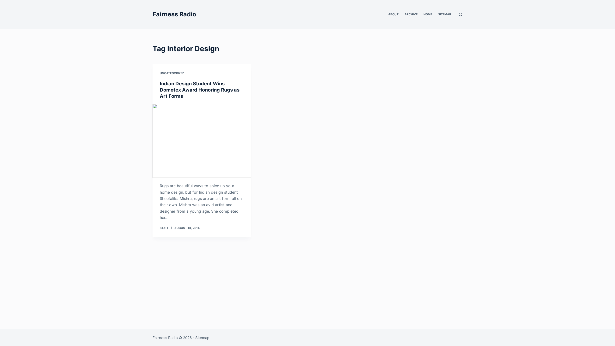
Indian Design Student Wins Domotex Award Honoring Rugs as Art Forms (200, 90)
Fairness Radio (174, 14)
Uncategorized (172, 73)
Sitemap (444, 14)
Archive (411, 14)
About (393, 14)
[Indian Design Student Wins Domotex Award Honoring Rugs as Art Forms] (202, 141)
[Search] (460, 14)
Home (428, 14)
